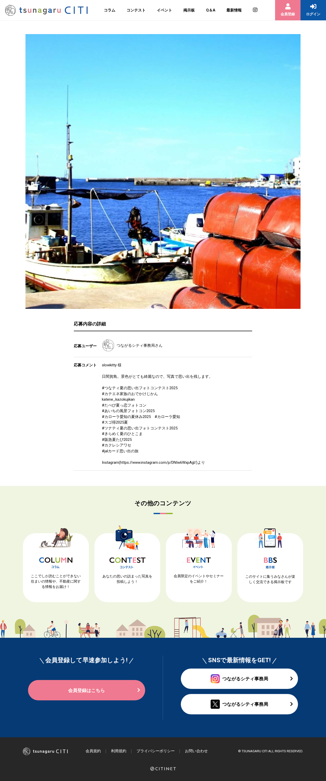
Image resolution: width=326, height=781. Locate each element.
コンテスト (136, 10)
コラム (109, 10)
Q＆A (210, 10)
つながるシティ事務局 (136, 345)
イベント (164, 10)
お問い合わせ (196, 751)
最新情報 (234, 10)
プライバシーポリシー (156, 751)
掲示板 (189, 10)
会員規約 (93, 751)
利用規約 (118, 751)
